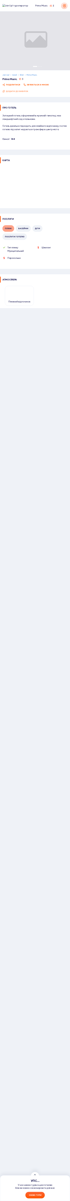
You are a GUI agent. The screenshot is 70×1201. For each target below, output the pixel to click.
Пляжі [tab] (8, 228)
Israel (14, 75)
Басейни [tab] (23, 228)
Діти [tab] (37, 228)
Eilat (22, 75)
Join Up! (5, 75)
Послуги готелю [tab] (14, 236)
